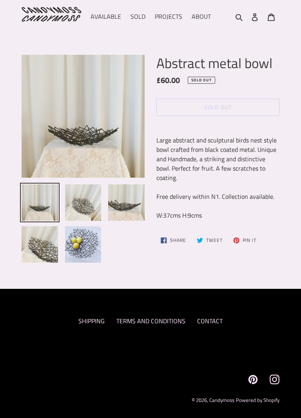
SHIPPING (91, 321)
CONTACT (210, 321)
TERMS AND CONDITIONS (150, 321)
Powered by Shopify (257, 400)
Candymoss (221, 400)
